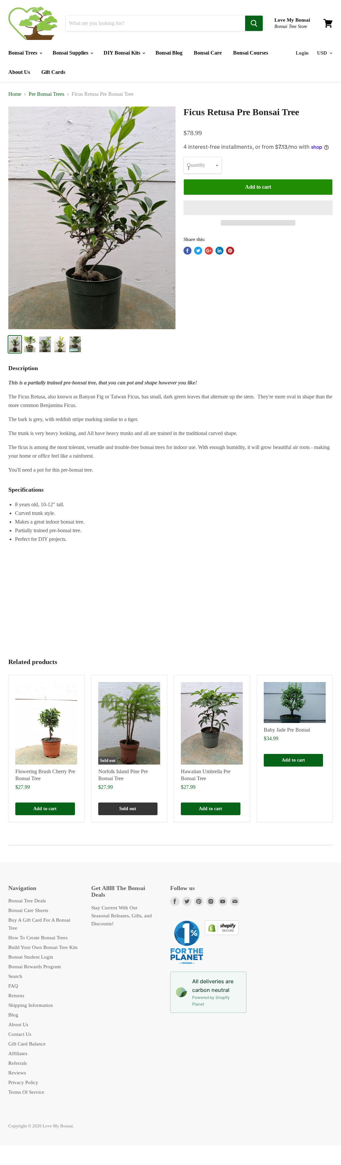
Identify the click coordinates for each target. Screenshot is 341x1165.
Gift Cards (53, 72)
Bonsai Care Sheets (28, 910)
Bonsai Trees (23, 53)
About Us (19, 72)
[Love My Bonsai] (32, 23)
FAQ (13, 986)
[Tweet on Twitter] (198, 251)
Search (15, 976)
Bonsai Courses (250, 53)
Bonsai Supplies (71, 53)
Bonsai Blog (169, 53)
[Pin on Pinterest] (230, 251)
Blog (13, 1015)
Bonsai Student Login (30, 957)
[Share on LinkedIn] (219, 251)
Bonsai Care (208, 53)
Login (302, 53)
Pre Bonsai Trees (46, 94)
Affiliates (17, 1053)
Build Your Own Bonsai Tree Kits (43, 947)
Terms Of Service (26, 1092)
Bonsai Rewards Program (34, 966)
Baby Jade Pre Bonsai (287, 730)
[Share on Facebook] (187, 251)
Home (14, 94)
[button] (258, 207)
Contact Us (19, 1034)
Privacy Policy (23, 1082)
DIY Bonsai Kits (123, 53)
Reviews (17, 1072)
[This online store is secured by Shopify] (222, 933)
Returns (16, 995)
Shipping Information (30, 1005)
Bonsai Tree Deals (27, 900)
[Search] (254, 23)
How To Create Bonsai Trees (38, 937)
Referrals (17, 1063)
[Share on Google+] (209, 251)
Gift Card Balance (27, 1044)
